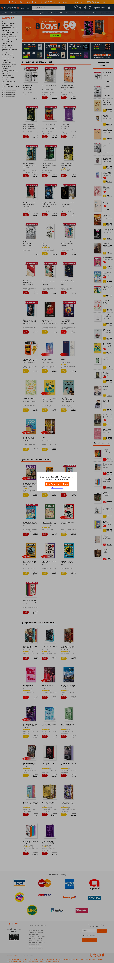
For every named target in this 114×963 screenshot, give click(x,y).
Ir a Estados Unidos (57, 484)
